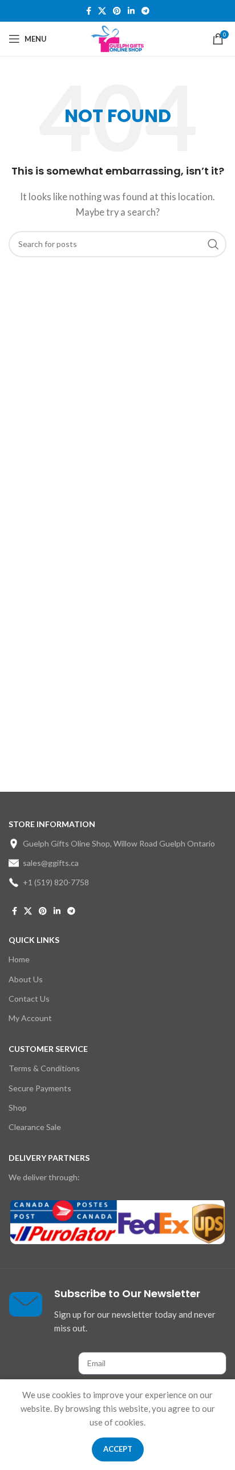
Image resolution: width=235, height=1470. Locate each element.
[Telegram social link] (145, 11)
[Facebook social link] (89, 11)
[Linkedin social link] (131, 11)
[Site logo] (118, 38)
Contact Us (29, 998)
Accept (117, 1448)
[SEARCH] (213, 244)
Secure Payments (40, 1088)
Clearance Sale (35, 1127)
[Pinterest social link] (117, 11)
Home (19, 959)
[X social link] (102, 11)
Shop (18, 1107)
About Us (26, 979)
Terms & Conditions (44, 1068)
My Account (30, 1018)
